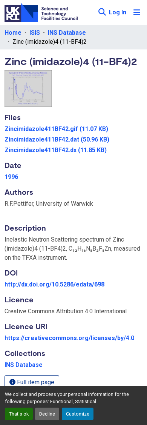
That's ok (19, 414)
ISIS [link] (34, 32)
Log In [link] (117, 12)
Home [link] (13, 32)
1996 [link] (11, 176)
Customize (77, 414)
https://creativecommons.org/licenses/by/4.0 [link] (69, 338)
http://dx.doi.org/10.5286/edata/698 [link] (54, 284)
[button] (102, 12)
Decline (47, 414)
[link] (73, 129)
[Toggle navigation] (136, 12)
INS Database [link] (67, 32)
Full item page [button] (34, 382)
